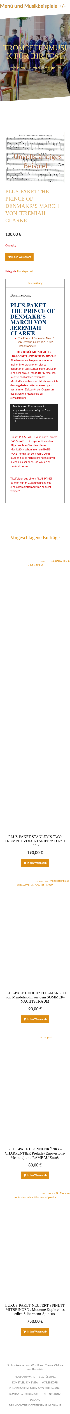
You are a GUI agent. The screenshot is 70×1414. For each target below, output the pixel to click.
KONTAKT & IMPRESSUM (23, 1394)
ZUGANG (35, 1400)
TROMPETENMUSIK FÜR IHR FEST (35, 52)
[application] (34, 417)
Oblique (58, 1365)
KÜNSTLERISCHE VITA (25, 1382)
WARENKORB (50, 1382)
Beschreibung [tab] (35, 283)
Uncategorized (25, 271)
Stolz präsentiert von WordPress (25, 1365)
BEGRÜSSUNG (47, 1377)
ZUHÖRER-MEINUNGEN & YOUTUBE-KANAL (35, 1388)
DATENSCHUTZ (52, 1394)
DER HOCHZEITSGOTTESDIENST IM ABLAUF (35, 1405)
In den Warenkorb (21, 257)
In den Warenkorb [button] (37, 863)
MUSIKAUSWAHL (25, 1377)
